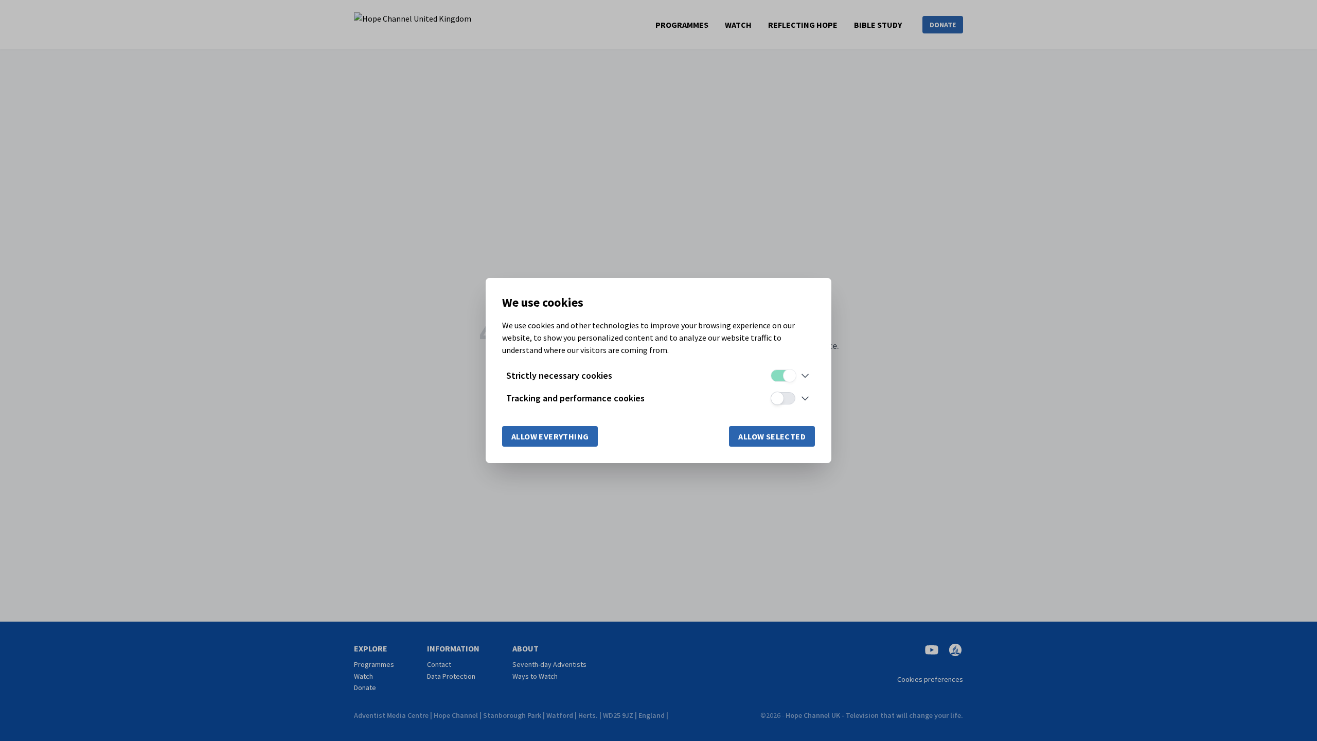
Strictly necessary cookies (559, 375)
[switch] (783, 375)
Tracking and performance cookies (575, 398)
